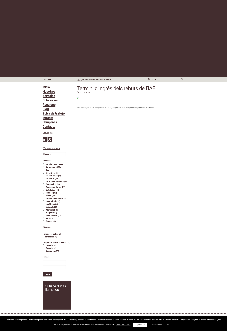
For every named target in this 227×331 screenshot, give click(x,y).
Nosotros (49, 91)
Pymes (51, 221)
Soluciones (50, 100)
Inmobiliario (53, 201)
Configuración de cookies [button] (161, 325)
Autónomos (53, 167)
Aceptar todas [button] (140, 325)
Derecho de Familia (56, 181)
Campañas (50, 122)
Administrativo (54, 164)
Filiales (51, 193)
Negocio (51, 213)
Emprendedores (55, 187)
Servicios (49, 96)
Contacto (49, 127)
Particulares (53, 215)
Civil (49, 170)
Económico (53, 184)
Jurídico (52, 204)
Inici (78, 80)
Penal (50, 218)
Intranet (48, 118)
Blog (46, 109)
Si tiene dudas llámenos (55, 288)
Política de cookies (123, 325)
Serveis (51, 245)
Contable (52, 178)
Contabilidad (53, 176)
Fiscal (50, 196)
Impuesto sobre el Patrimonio (52, 235)
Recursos (49, 105)
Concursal (52, 173)
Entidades (52, 190)
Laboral (51, 207)
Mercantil (52, 210)
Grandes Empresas (56, 198)
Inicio (46, 87)
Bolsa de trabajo (54, 113)
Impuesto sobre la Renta (57, 242)
